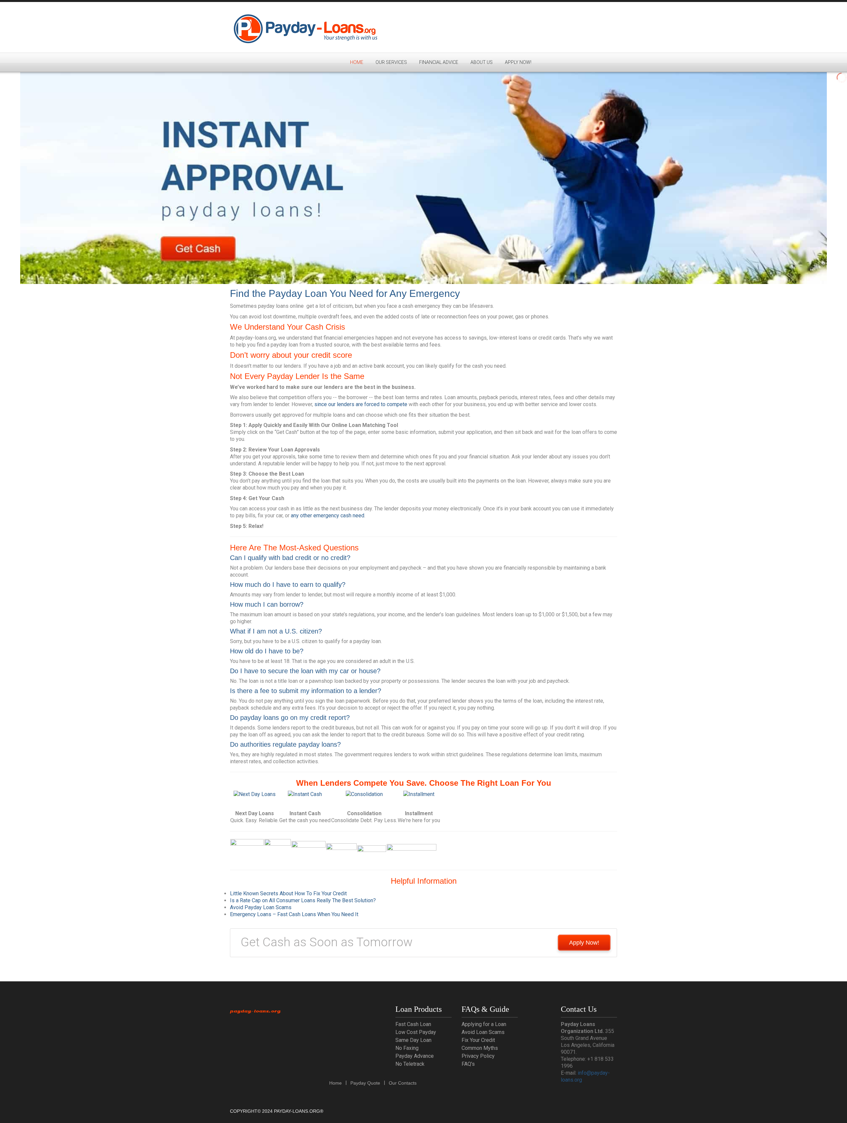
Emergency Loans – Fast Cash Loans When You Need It (294, 914)
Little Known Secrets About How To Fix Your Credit (288, 893)
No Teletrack (409, 1064)
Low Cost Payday (415, 1032)
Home (356, 62)
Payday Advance (414, 1056)
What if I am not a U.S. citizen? (276, 631)
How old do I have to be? (266, 651)
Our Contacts (403, 1083)
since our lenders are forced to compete (360, 404)
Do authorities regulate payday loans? (285, 744)
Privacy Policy (478, 1056)
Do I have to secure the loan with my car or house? (305, 671)
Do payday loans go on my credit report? (290, 717)
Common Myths (480, 1048)
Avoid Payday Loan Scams (260, 907)
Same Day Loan (413, 1040)
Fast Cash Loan (413, 1024)
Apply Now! (584, 942)
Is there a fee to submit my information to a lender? (305, 690)
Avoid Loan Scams (483, 1032)
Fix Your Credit (478, 1040)
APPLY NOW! (518, 62)
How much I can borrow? (266, 604)
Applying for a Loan (484, 1024)
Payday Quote (365, 1083)
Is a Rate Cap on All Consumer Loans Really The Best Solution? (303, 900)
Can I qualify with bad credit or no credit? (290, 557)
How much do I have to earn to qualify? (287, 584)
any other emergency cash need (327, 515)
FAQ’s (468, 1064)
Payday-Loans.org (255, 1011)
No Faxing (407, 1048)
